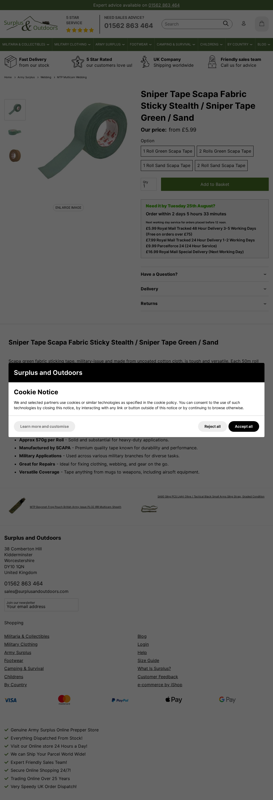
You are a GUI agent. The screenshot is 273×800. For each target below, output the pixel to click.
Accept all (244, 426)
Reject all (212, 426)
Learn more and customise (44, 426)
